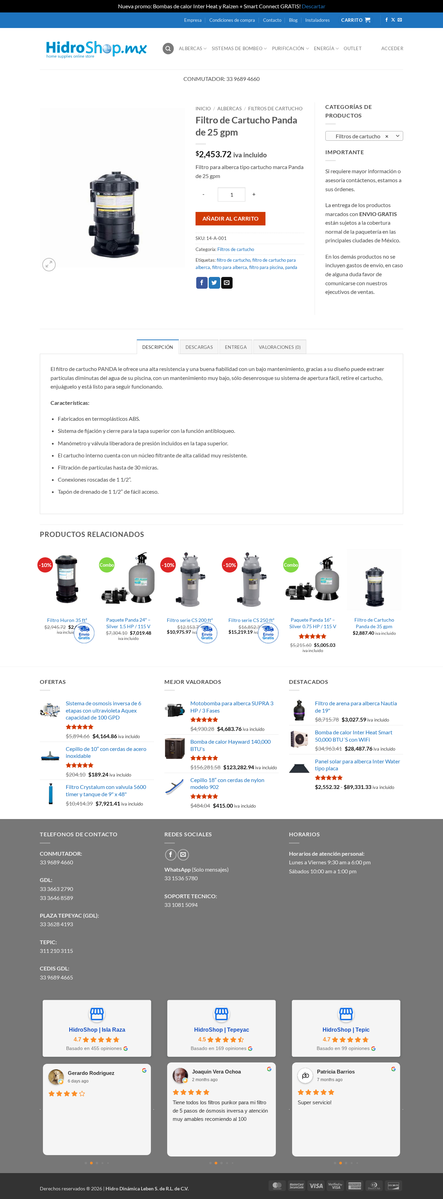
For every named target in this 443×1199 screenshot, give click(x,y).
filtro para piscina (266, 267)
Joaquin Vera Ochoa (216, 1072)
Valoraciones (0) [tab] (280, 347)
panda (291, 267)
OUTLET (353, 48)
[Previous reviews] (289, 1109)
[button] (49, 264)
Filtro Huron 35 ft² (67, 620)
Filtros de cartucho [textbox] (361, 136)
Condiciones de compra (232, 20)
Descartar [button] (313, 6)
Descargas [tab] (199, 347)
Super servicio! (315, 1102)
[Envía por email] (227, 283)
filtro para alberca (229, 267)
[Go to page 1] (91, 1163)
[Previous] (40, 606)
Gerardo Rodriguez (91, 1073)
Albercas (190, 48)
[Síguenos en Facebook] (387, 20)
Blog (293, 20)
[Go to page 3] (102, 1163)
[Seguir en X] (393, 20)
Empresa (193, 20)
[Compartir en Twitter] (214, 283)
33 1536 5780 (181, 878)
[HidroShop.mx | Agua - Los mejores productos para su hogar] (96, 48)
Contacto (272, 20)
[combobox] (364, 136)
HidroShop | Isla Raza (97, 1030)
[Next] (401, 606)
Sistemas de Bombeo (237, 48)
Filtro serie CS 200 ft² (190, 620)
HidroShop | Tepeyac (221, 1030)
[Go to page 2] (97, 1163)
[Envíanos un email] (400, 20)
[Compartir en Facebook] (202, 283)
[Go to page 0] (86, 1163)
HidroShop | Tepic (346, 1030)
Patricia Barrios (336, 1072)
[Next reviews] (153, 1109)
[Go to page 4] (108, 1163)
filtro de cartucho (233, 260)
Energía (324, 48)
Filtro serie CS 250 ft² (251, 620)
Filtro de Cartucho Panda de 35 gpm (374, 623)
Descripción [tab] (157, 347)
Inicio (203, 108)
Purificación (288, 48)
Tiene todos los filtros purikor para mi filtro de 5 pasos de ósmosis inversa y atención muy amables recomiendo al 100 (220, 1110)
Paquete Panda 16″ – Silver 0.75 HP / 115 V (312, 623)
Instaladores (317, 20)
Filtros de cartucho (275, 108)
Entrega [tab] (236, 347)
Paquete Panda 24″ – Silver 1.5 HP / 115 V (128, 623)
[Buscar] (168, 48)
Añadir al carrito (230, 218)
